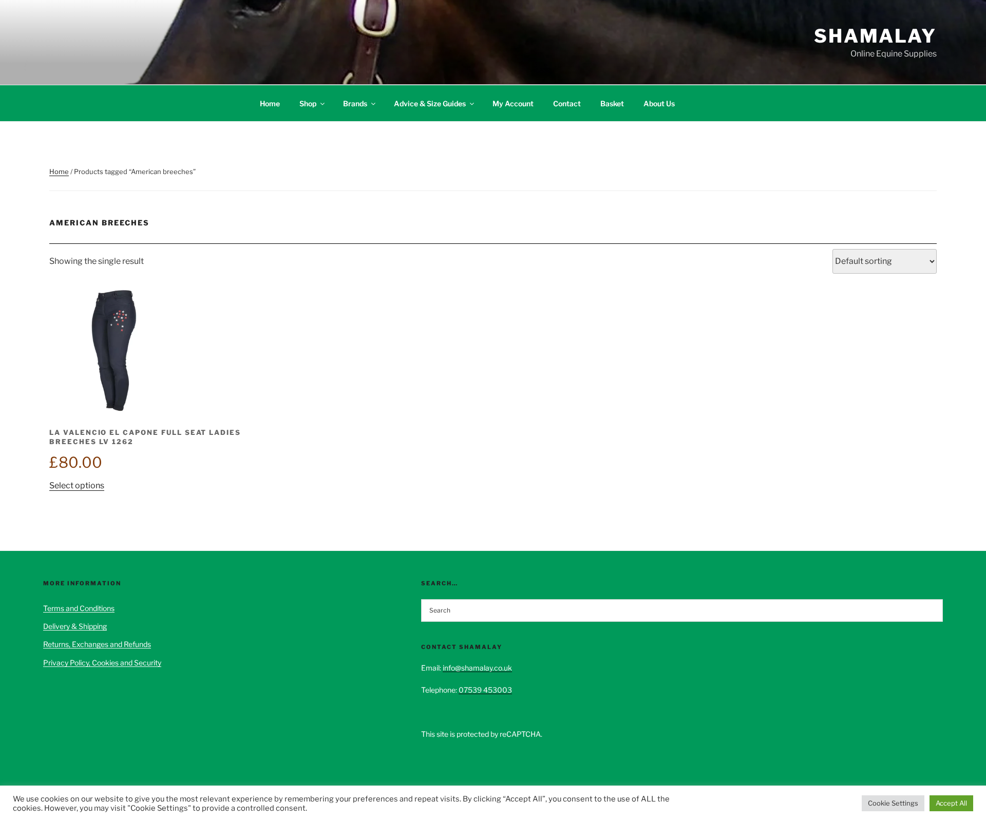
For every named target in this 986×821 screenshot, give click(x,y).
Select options (76, 485)
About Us (659, 103)
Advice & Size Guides (430, 103)
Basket (612, 103)
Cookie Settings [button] (893, 803)
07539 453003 (485, 689)
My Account (513, 103)
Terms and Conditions (79, 608)
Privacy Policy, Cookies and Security (102, 662)
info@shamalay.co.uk (477, 667)
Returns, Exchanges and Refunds (97, 644)
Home (270, 103)
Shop (307, 103)
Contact (567, 103)
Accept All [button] (951, 803)
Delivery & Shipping (75, 626)
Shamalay (875, 36)
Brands (355, 103)
